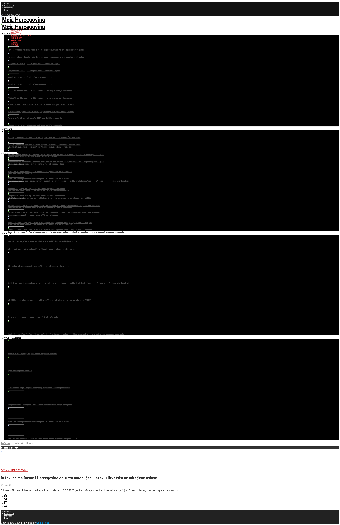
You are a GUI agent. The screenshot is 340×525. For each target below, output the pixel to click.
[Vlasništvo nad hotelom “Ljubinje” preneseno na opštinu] (13, 73)
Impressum (9, 5)
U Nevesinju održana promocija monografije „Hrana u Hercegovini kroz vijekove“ (40, 164)
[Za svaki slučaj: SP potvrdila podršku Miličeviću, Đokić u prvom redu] (13, 114)
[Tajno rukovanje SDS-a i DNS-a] (16, 366)
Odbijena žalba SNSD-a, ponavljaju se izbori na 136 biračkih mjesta (34, 63)
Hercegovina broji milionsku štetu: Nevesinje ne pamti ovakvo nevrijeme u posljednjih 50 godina (46, 50)
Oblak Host (42, 522)
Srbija (14, 42)
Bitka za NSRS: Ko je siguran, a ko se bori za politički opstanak (32, 156)
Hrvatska (16, 33)
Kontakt (7, 10)
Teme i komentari (13, 338)
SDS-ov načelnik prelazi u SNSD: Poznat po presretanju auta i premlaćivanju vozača (41, 104)
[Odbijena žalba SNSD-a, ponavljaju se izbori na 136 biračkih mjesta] (13, 59)
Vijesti (8, 33)
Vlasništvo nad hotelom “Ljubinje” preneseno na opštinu (30, 77)
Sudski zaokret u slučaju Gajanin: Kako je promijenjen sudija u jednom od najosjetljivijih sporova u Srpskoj (50, 222)
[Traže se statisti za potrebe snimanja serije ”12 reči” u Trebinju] (16, 313)
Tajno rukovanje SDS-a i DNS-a (20, 370)
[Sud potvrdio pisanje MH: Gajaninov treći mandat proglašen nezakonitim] (16, 192)
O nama (7, 3)
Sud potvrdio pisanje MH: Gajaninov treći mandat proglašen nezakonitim (36, 188)
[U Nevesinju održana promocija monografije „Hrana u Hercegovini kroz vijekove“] (16, 262)
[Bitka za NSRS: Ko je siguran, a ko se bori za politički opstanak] (16, 349)
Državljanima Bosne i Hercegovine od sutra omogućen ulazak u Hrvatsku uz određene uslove (79, 478)
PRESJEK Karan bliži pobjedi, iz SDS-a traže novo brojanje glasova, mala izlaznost (40, 91)
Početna (5, 443)
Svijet (14, 45)
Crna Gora (16, 31)
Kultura (8, 234)
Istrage (8, 129)
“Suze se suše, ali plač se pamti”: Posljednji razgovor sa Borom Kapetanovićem (39, 190)
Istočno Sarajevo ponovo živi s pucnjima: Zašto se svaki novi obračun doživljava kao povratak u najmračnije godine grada (56, 154)
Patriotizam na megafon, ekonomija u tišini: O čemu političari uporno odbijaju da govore (42, 241)
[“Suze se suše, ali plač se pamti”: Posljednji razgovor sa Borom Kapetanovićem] (16, 383)
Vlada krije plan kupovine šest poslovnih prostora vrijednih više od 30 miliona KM (40, 171)
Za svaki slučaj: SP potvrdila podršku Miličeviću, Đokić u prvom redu (35, 118)
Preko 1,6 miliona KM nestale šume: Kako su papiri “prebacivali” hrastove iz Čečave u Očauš (44, 137)
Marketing (8, 8)
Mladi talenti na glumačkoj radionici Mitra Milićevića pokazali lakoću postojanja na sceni (42, 147)
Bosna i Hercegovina (22, 36)
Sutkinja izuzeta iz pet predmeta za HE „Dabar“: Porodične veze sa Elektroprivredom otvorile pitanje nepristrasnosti (54, 205)
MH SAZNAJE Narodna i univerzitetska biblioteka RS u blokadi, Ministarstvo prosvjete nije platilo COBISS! (49, 198)
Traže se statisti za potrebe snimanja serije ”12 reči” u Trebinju (33, 215)
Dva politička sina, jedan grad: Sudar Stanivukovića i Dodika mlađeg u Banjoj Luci (40, 207)
